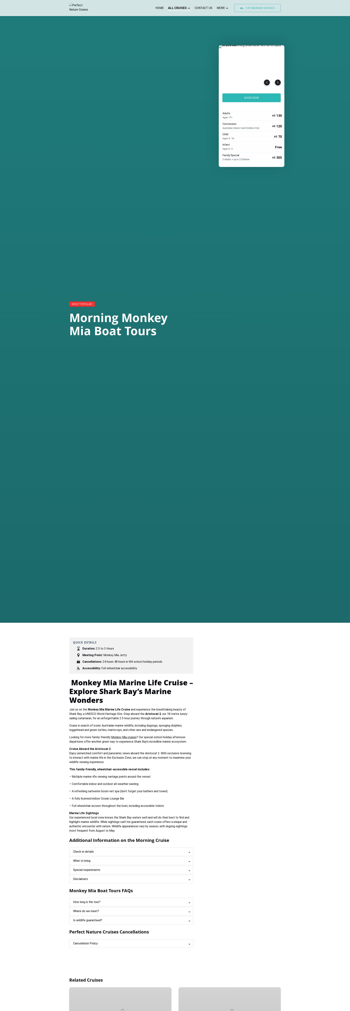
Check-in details (83, 851)
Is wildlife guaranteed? (87, 920)
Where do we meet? (86, 911)
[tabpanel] (251, 67)
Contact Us (203, 8)
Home (159, 8)
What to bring (81, 860)
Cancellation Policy (85, 943)
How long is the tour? (86, 902)
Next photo (278, 82)
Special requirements (86, 870)
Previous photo (267, 82)
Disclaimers (80, 879)
